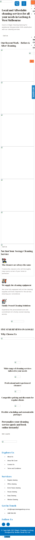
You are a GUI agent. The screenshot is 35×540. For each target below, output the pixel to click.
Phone (8, 537)
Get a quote (6, 434)
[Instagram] (8, 524)
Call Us (5, 36)
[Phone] (5, 537)
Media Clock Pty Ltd (22, 532)
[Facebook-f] (3, 524)
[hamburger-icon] (33, 2)
